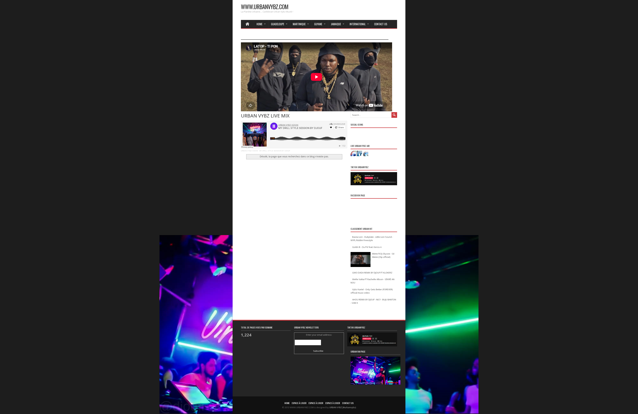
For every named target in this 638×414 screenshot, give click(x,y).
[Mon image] (375, 375)
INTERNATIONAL (358, 24)
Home (259, 24)
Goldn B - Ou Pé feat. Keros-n (367, 247)
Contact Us (380, 24)
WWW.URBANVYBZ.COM (264, 6)
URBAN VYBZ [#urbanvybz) (342, 407)
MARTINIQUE (299, 24)
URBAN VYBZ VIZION (249, 151)
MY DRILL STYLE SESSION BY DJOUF (274, 151)
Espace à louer (299, 403)
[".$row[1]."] (353, 153)
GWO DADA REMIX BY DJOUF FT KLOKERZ (372, 272)
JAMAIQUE (336, 24)
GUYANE (318, 24)
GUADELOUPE (277, 24)
